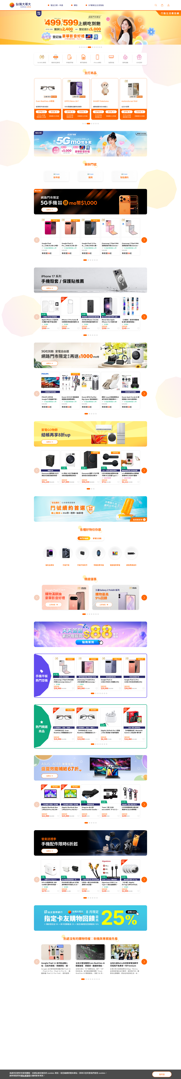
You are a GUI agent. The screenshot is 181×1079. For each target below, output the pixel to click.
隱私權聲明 (25, 1075)
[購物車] (162, 5)
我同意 (162, 1074)
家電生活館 (97, 538)
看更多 (48, 210)
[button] (79, 47)
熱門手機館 (84, 538)
